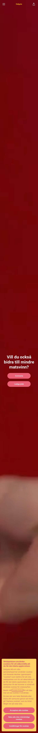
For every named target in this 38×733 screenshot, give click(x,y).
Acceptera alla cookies (19, 710)
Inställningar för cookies (19, 726)
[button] (34, 4)
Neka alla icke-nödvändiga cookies (19, 718)
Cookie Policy (17, 690)
